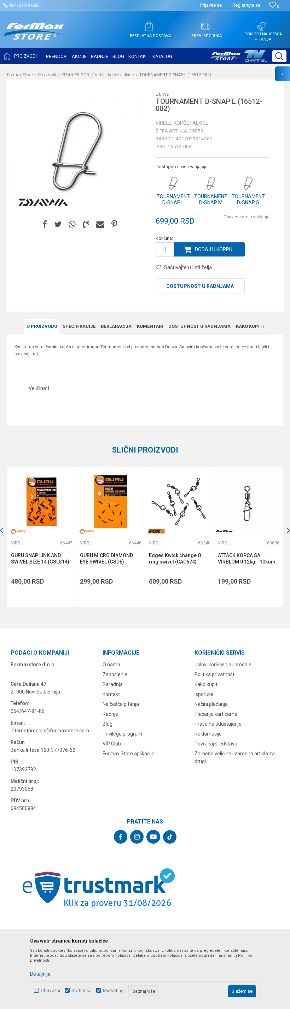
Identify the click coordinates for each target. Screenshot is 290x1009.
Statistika (81, 990)
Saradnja (113, 684)
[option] (41, 537)
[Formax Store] (34, 37)
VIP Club (112, 744)
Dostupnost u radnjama (200, 286)
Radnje (110, 714)
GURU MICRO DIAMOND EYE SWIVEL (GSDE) (106, 559)
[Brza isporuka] (205, 26)
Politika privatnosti (215, 674)
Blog (107, 724)
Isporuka (204, 694)
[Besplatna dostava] (149, 26)
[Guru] (18, 531)
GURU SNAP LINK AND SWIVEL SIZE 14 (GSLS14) (40, 559)
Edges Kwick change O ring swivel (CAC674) (175, 559)
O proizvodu (42, 326)
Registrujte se (246, 5)
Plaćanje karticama (216, 714)
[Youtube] (153, 837)
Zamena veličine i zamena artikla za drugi (235, 757)
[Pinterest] (114, 224)
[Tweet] (58, 224)
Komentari (150, 326)
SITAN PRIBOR (75, 74)
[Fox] (156, 531)
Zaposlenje (115, 674)
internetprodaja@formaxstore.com (50, 730)
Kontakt (111, 694)
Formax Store (20, 74)
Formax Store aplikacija (129, 753)
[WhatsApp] (72, 224)
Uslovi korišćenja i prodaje (223, 664)
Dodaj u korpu (213, 249)
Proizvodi (47, 74)
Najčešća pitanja (121, 704)
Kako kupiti (250, 326)
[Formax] (225, 531)
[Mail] (100, 224)
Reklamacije (208, 734)
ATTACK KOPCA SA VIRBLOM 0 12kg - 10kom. (247, 559)
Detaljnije (40, 974)
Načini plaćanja (211, 704)
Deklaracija (116, 326)
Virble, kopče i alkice (114, 74)
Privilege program (122, 734)
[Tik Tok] (169, 837)
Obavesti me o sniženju (246, 216)
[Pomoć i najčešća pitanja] (262, 26)
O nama (111, 664)
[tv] (238, 59)
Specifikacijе (79, 326)
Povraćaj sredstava (216, 744)
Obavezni (50, 990)
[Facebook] (44, 224)
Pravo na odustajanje (218, 724)
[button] (279, 56)
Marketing (113, 990)
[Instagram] (137, 837)
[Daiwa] (43, 202)
